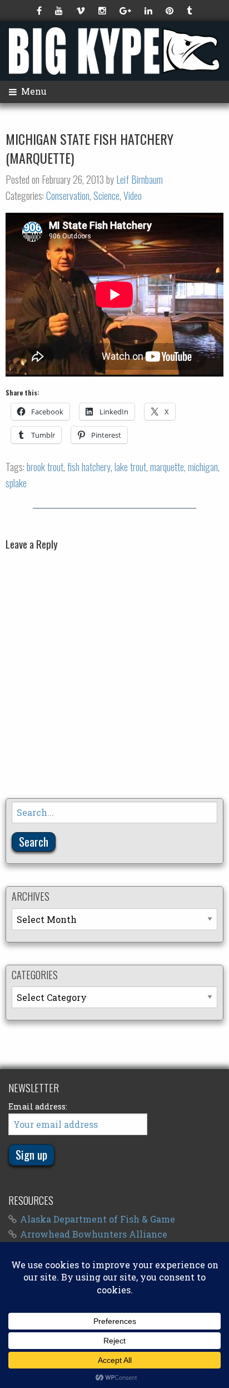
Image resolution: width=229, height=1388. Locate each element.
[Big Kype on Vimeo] (82, 10)
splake (16, 483)
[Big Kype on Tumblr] (190, 10)
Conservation (67, 195)
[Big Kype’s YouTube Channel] (60, 10)
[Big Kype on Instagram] (103, 10)
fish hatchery (89, 467)
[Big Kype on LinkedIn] (149, 10)
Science (106, 195)
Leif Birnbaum (139, 179)
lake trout (130, 467)
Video (132, 195)
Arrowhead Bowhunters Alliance (93, 1234)
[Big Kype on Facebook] (40, 10)
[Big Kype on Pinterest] (170, 10)
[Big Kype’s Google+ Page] (126, 10)
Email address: (37, 1106)
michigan (203, 467)
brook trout (45, 467)
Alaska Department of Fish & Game (97, 1219)
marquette (167, 467)
